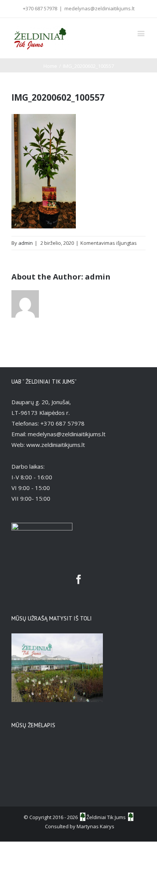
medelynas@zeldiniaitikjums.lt (99, 8)
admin (25, 242)
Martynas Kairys (95, 826)
